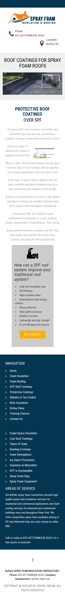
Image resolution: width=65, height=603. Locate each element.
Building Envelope (20, 449)
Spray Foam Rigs (20, 476)
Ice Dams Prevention (22, 460)
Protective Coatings (21, 392)
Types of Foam (18, 444)
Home (13, 370)
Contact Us (16, 419)
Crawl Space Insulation (23, 433)
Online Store (17, 408)
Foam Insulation (19, 376)
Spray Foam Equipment (23, 481)
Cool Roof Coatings (21, 438)
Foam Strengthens (20, 454)
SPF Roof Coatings (21, 386)
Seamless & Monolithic (23, 465)
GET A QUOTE (32, 334)
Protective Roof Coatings (32, 112)
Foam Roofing (18, 381)
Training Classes (20, 413)
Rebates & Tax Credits (23, 397)
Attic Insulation (19, 403)
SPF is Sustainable (21, 470)
